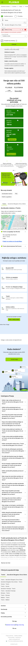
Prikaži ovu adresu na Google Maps (12, 241)
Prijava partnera (9, 635)
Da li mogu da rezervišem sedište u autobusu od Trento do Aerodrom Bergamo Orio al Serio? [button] (12, 499)
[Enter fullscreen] (25, 224)
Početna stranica (5, 6)
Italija (20, 6)
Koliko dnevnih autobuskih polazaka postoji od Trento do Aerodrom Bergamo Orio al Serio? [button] (12, 514)
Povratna (20, 16)
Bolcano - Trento (5, 593)
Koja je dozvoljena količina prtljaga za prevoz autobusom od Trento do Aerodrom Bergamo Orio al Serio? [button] (12, 423)
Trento (4, 204)
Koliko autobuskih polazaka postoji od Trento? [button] (12, 471)
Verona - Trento (5, 584)
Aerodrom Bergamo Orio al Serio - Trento (11, 582)
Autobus (14, 6)
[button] (14, 20)
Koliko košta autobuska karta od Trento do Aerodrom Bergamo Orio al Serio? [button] (12, 409)
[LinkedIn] (14, 632)
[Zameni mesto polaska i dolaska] (25, 22)
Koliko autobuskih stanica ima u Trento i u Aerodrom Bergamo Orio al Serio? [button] (13, 444)
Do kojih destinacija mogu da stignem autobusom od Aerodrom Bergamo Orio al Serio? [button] (13, 458)
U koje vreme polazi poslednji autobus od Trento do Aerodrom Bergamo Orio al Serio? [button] (12, 438)
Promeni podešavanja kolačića (15, 641)
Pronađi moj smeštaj (9, 40)
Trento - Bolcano (5, 595)
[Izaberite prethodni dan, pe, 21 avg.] (20, 30)
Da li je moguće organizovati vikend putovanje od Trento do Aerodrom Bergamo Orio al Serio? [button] (12, 465)
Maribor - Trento (5, 597)
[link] (14, 368)
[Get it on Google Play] (10, 625)
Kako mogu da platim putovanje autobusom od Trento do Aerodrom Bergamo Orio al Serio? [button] (12, 492)
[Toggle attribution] (25, 228)
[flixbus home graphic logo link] (14, 2)
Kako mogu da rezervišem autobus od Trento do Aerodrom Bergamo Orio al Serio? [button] (12, 478)
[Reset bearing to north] (25, 221)
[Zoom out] (25, 219)
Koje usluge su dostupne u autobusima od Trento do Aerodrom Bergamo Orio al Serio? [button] (13, 507)
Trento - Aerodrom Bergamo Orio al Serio (11, 579)
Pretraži (14, 44)
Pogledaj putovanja (11, 154)
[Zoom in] (25, 217)
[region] (14, 222)
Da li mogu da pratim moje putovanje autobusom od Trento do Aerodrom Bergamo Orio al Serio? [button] (12, 416)
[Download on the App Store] (19, 625)
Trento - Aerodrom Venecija (8, 591)
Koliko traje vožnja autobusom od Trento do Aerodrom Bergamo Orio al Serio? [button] (12, 401)
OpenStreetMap (21, 228)
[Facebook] (13, 632)
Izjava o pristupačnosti (14, 639)
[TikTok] (15, 632)
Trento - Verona (5, 586)
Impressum (18, 637)
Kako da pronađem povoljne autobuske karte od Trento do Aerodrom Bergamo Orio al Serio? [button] (13, 485)
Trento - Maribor (5, 600)
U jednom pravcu (8, 16)
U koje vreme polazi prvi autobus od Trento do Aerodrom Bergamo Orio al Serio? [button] (12, 430)
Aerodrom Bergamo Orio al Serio (17, 204)
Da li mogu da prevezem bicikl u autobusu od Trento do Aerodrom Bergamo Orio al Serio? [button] (11, 521)
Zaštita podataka (18, 635)
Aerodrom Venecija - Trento (8, 588)
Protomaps (14, 228)
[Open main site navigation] (2, 2)
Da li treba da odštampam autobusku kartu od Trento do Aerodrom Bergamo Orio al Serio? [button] (13, 450)
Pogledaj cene (12, 139)
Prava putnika (11, 637)
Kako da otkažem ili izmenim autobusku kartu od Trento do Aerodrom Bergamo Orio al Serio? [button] (13, 528)
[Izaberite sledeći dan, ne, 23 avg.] (22, 30)
